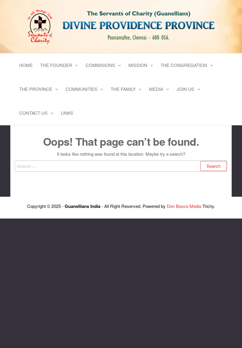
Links (67, 113)
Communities (81, 89)
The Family (123, 89)
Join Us (185, 89)
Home (26, 65)
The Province (35, 89)
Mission (137, 65)
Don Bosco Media (184, 206)
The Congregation (184, 65)
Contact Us (33, 113)
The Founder (56, 65)
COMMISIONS (100, 65)
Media (156, 89)
